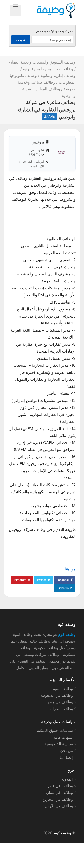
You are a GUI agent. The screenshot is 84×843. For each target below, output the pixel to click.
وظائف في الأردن (59, 806)
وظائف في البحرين (58, 799)
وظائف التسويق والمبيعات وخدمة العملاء (42, 62)
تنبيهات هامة (63, 737)
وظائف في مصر (60, 702)
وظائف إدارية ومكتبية (58, 75)
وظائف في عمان (59, 792)
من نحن (66, 750)
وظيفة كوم (67, 634)
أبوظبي (39, 161)
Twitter (41, 579)
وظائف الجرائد (61, 709)
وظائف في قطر (60, 786)
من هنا (70, 569)
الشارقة (27, 161)
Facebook (63, 579)
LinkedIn (63, 588)
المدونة (67, 779)
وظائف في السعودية (56, 695)
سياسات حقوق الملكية (55, 730)
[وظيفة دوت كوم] (48, 11)
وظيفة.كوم (62, 833)
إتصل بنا (66, 757)
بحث (19, 40)
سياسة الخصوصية (59, 744)
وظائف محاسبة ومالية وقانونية (48, 68)
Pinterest (20, 579)
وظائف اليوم (63, 688)
